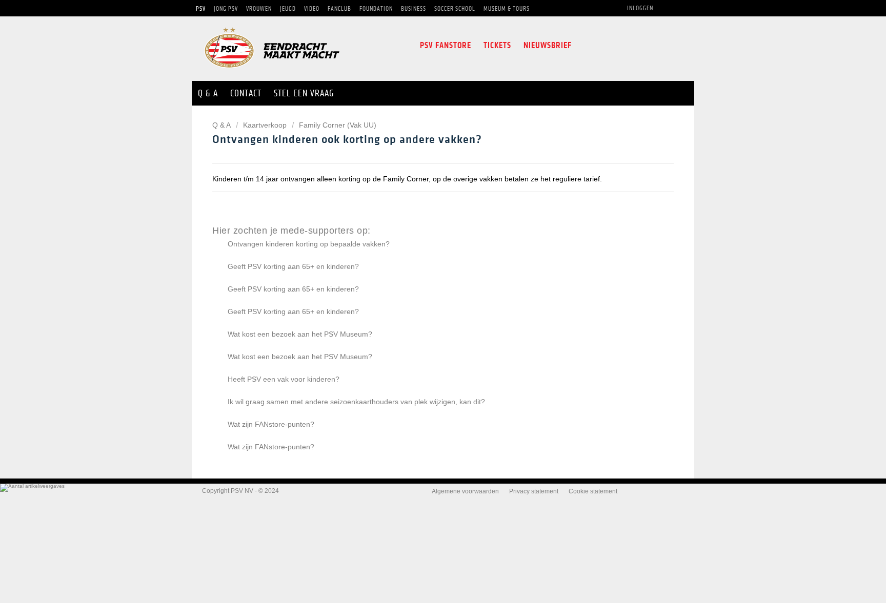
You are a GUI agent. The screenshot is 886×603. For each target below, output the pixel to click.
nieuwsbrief (547, 45)
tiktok (649, 45)
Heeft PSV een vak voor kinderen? (283, 379)
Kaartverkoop (265, 125)
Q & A (222, 125)
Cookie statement (593, 491)
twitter (605, 45)
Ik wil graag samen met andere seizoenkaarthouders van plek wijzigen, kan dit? (356, 402)
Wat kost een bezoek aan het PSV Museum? (300, 334)
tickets (497, 45)
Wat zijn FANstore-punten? (271, 424)
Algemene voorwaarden (465, 491)
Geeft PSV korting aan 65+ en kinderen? (293, 266)
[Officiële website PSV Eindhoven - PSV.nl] (272, 71)
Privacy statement (533, 491)
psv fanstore (445, 45)
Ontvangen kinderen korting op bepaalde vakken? (309, 244)
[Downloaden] (424, 167)
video (671, 45)
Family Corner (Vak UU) (337, 125)
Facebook (586, 45)
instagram (626, 45)
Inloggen (640, 8)
